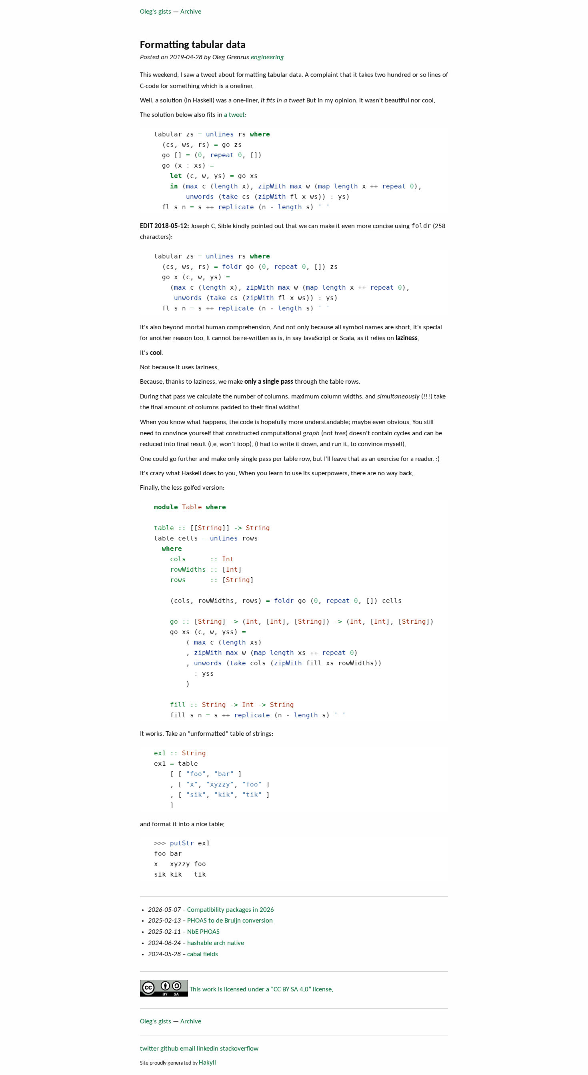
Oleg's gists (155, 11)
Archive (190, 11)
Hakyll (207, 1062)
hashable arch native (215, 943)
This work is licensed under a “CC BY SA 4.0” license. (260, 989)
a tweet (234, 115)
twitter (149, 1048)
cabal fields (202, 954)
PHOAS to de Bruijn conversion (230, 920)
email (187, 1048)
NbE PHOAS (203, 932)
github (169, 1048)
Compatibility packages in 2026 (230, 910)
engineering (267, 57)
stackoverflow (239, 1048)
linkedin (207, 1048)
